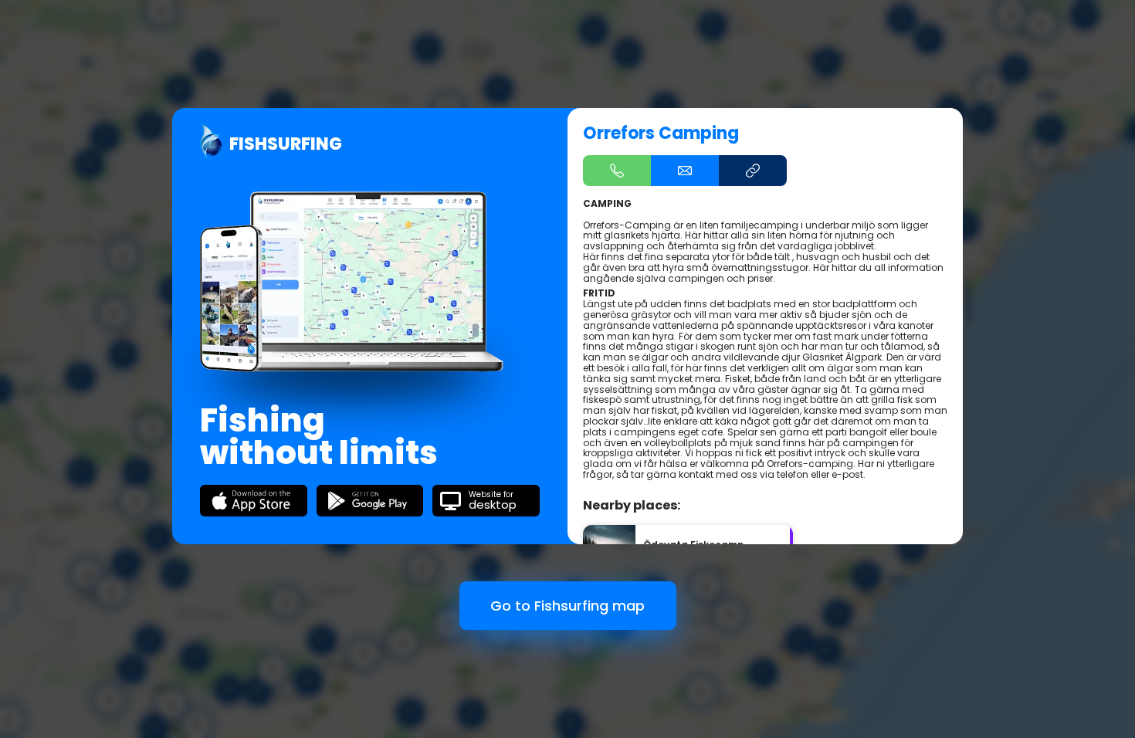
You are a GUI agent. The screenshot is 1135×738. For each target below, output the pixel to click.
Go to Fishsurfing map (567, 605)
